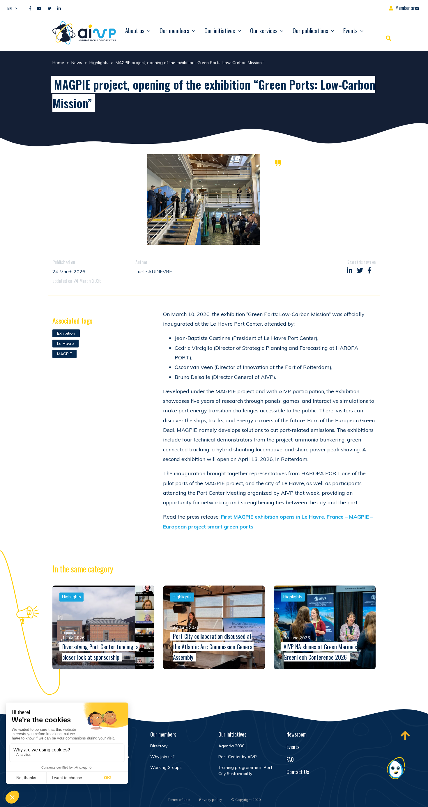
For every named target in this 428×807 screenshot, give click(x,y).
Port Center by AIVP (237, 756)
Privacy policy (210, 799)
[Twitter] (49, 8)
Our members (174, 30)
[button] (10, 8)
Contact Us (297, 772)
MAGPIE (64, 354)
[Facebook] (30, 8)
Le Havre (65, 343)
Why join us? (162, 756)
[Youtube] (39, 8)
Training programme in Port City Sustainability (245, 770)
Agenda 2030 (231, 746)
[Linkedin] (59, 8)
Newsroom (296, 734)
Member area (407, 7)
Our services (263, 30)
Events (350, 30)
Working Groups (166, 767)
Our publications (310, 30)
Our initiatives (219, 30)
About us (134, 30)
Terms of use (179, 799)
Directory (158, 746)
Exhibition (66, 333)
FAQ (290, 759)
